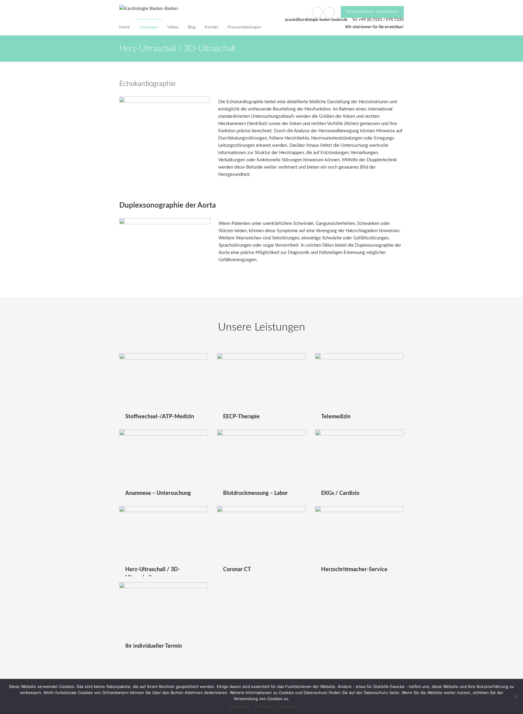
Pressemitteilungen (244, 27)
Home (124, 27)
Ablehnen (263, 706)
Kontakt (212, 27)
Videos (173, 27)
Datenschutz (287, 706)
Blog (192, 27)
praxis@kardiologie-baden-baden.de (316, 20)
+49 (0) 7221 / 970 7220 (381, 20)
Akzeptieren (239, 706)
